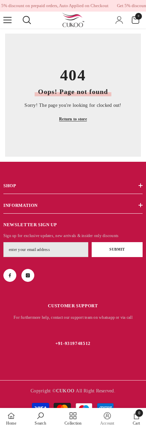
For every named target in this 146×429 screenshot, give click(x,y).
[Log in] (119, 20)
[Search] (27, 20)
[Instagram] (27, 275)
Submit (117, 249)
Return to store (73, 119)
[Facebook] (9, 275)
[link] (40, 418)
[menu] (7, 20)
